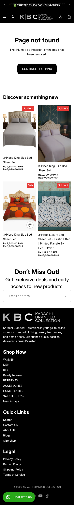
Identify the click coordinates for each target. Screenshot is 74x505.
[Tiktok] (47, 496)
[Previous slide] (4, 5)
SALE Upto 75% (13, 396)
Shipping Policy (13, 469)
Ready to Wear (12, 375)
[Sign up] (65, 296)
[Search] (13, 16)
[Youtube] (40, 496)
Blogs (6, 435)
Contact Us (10, 425)
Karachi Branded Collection (41, 486)
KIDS (6, 369)
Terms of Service (14, 474)
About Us (9, 430)
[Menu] (4, 16)
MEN (6, 364)
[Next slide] (69, 5)
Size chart (9, 440)
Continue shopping (37, 69)
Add (33, 225)
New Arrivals (11, 401)
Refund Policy (12, 464)
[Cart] (69, 16)
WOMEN (8, 359)
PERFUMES (10, 380)
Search (7, 419)
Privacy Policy (12, 459)
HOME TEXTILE (13, 390)
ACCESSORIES (12, 385)
